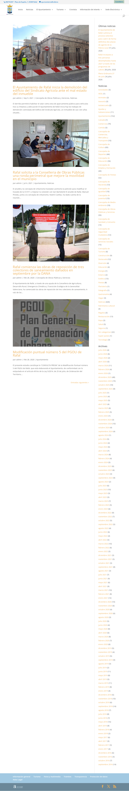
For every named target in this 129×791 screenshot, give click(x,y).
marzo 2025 (103, 408)
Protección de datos (98, 776)
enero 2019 (103, 691)
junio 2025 (102, 396)
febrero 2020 (103, 640)
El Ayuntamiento (43, 10)
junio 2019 (102, 671)
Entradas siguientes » (80, 382)
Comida (101, 127)
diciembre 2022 (104, 512)
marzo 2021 (103, 590)
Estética (101, 278)
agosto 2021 (103, 571)
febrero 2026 (103, 369)
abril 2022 (102, 540)
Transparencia (81, 776)
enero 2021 (103, 598)
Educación (102, 267)
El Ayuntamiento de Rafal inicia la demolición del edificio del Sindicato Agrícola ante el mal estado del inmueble (50, 90)
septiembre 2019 (105, 660)
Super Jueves (103, 336)
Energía (101, 271)
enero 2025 (103, 416)
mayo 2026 (102, 358)
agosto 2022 (103, 528)
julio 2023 (102, 485)
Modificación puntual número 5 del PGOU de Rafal (47, 354)
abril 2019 (102, 679)
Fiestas (101, 282)
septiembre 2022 (105, 524)
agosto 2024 (103, 435)
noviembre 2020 (105, 606)
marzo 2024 (103, 454)
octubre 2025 (103, 385)
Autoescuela (103, 105)
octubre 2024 (103, 427)
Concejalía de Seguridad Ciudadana (104, 232)
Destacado (102, 259)
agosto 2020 (103, 617)
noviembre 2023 (105, 470)
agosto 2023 (103, 482)
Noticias (29, 10)
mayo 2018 (102, 722)
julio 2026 (102, 350)
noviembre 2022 (105, 516)
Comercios (102, 124)
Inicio (20, 10)
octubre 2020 (103, 609)
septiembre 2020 (105, 613)
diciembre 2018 (104, 695)
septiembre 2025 (105, 389)
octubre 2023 (103, 474)
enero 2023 (103, 509)
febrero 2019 (103, 687)
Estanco (101, 275)
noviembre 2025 (105, 381)
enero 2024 (103, 462)
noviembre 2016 (105, 757)
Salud (100, 324)
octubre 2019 (103, 656)
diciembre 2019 (104, 648)
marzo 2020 (103, 636)
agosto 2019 (103, 663)
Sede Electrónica (112, 10)
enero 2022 (103, 551)
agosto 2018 (103, 710)
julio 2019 (102, 667)
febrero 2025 (103, 412)
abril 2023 (102, 497)
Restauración (103, 316)
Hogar (100, 298)
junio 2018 (102, 718)
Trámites (67, 776)
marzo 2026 (103, 365)
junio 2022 (102, 532)
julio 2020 (102, 621)
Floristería (102, 286)
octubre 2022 (103, 520)
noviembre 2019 (105, 652)
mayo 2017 (102, 737)
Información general (21, 776)
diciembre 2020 (104, 602)
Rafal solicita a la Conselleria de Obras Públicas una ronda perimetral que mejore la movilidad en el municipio (48, 175)
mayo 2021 (102, 582)
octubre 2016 (103, 760)
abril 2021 (102, 586)
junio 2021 (102, 578)
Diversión (102, 263)
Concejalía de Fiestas (107, 175)
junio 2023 (102, 489)
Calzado (101, 120)
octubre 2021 (103, 563)
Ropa (100, 320)
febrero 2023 (103, 505)
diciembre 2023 (104, 466)
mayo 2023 (102, 493)
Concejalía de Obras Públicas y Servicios (52, 98)
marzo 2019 (103, 683)
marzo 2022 (103, 544)
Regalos (101, 312)
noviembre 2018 (105, 698)
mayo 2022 (102, 536)
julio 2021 (102, 574)
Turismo (60, 10)
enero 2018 (103, 733)
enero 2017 (103, 749)
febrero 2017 (103, 745)
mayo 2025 (102, 400)
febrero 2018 (103, 729)
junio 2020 (102, 625)
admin (19, 98)
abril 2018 (102, 725)
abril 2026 (102, 361)
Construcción (103, 255)
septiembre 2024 (105, 431)
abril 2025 (102, 404)
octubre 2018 (103, 702)
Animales (102, 97)
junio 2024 (102, 443)
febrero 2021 (103, 594)
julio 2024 (102, 439)
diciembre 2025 (104, 377)
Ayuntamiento (40, 183)
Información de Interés (90, 10)
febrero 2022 (103, 547)
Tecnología (102, 340)
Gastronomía (103, 294)
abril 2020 (102, 633)
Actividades (103, 90)
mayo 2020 (102, 629)
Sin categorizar (104, 332)
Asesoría (102, 101)
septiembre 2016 (105, 764)
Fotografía (102, 290)
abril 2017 (102, 741)
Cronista (73, 10)
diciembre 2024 (104, 420)
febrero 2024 (103, 458)
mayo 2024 (102, 447)
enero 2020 (103, 644)
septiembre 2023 (105, 478)
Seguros (101, 328)
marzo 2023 (103, 501)
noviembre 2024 (105, 423)
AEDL (100, 93)
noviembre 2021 (105, 559)
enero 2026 (103, 373)
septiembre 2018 (105, 706)
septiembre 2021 (105, 567)
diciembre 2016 (104, 753)
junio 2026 (102, 354)
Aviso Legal (17, 779)
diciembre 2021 (104, 555)
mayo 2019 (102, 675)
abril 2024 (102, 451)
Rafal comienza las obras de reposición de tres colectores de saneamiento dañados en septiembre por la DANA (48, 270)
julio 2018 (102, 714)
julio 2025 (102, 392)
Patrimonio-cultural (106, 306)
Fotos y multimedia (52, 776)
